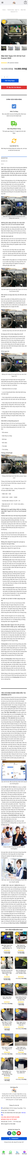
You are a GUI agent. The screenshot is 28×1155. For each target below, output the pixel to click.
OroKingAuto (13, 707)
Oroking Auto (4, 644)
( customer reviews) (12, 62)
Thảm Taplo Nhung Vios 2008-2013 (21, 1072)
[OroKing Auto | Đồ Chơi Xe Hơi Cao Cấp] (14, 2)
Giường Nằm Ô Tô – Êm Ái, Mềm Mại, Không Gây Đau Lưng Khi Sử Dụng (7, 1073)
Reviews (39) (4, 161)
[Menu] (2, 3)
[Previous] (3, 31)
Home (4, 10)
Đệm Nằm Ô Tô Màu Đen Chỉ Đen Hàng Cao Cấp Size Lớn (7, 1023)
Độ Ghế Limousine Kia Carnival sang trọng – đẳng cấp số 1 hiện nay (7, 972)
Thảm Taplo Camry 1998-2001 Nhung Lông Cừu (21, 1023)
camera (10, 303)
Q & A (2, 164)
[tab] (14, 158)
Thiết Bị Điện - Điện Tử (13, 10)
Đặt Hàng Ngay (10, 80)
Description (4, 158)
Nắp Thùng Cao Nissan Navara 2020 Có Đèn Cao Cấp (21, 947)
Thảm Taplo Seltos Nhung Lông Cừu (7, 997)
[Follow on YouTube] (19, 1133)
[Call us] (14, 1133)
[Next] (24, 31)
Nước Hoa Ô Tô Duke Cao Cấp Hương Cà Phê (7, 1049)
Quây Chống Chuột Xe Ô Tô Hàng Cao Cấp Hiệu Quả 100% (21, 998)
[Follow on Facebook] (9, 1133)
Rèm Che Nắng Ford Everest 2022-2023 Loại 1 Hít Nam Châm (21, 972)
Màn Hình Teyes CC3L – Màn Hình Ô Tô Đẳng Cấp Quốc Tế (7, 947)
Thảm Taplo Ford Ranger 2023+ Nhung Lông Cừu (21, 1049)
